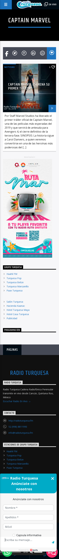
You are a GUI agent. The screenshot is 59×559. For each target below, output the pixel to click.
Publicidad (12, 318)
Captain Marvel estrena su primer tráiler (29, 86)
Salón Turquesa (15, 301)
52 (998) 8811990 (18, 426)
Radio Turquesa (12, 106)
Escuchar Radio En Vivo (15, 401)
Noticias (9, 67)
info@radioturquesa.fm (21, 432)
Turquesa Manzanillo (18, 286)
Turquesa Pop (14, 278)
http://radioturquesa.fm (21, 420)
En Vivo (52, 4)
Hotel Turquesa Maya (18, 309)
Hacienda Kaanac (16, 305)
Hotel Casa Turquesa (18, 314)
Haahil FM (12, 273)
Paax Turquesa (14, 290)
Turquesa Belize (15, 282)
